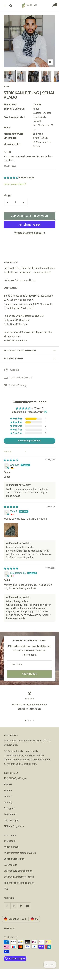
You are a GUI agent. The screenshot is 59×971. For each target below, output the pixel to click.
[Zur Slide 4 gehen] (33, 720)
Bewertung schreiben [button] (29, 440)
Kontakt (8, 784)
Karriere (8, 790)
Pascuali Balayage (23, 295)
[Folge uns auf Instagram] (13, 905)
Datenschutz (10, 864)
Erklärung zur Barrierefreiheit (19, 876)
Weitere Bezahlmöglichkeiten (29, 232)
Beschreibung (11, 262)
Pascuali (8, 87)
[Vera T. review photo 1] (11, 530)
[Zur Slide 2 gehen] (28, 720)
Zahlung (8, 802)
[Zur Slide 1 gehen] (25, 720)
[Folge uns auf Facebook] (7, 905)
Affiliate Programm (14, 826)
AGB (6, 888)
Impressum (10, 840)
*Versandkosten (23, 156)
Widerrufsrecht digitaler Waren (20, 852)
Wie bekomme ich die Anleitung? (20, 351)
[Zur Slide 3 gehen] (30, 720)
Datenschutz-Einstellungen (18, 870)
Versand (8, 796)
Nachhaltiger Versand (20, 377)
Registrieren (10, 814)
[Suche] (10, 5)
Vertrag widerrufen (14, 858)
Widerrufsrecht (11, 846)
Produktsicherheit (13, 359)
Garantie (14, 369)
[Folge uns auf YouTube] (27, 905)
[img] (11, 460)
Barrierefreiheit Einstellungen (19, 882)
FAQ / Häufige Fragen (15, 778)
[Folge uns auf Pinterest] (20, 905)
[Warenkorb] (53, 5)
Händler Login (11, 820)
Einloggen (9, 808)
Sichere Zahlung (17, 385)
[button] (11, 177)
